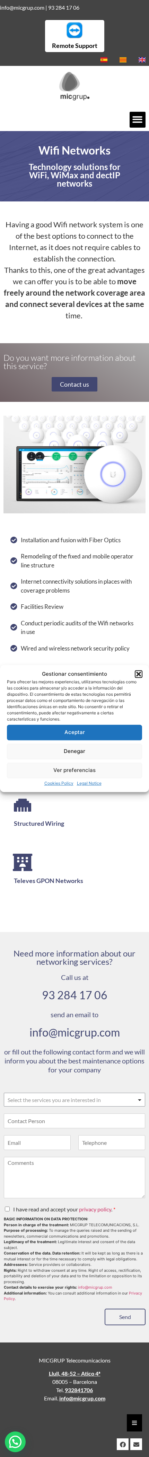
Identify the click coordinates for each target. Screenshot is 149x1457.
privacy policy (95, 1209)
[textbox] (71, 1100)
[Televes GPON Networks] (22, 862)
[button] (138, 674)
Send (125, 1317)
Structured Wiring (39, 823)
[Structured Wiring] (22, 805)
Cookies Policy (58, 783)
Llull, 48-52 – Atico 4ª (74, 1373)
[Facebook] (123, 1444)
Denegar (74, 751)
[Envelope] (136, 1444)
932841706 (79, 1390)
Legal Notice (89, 783)
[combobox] (74, 1100)
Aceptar (74, 732)
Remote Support (74, 45)
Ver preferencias (74, 770)
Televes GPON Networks (48, 880)
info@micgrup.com (22, 7)
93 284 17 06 (63, 7)
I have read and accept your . (64, 1209)
